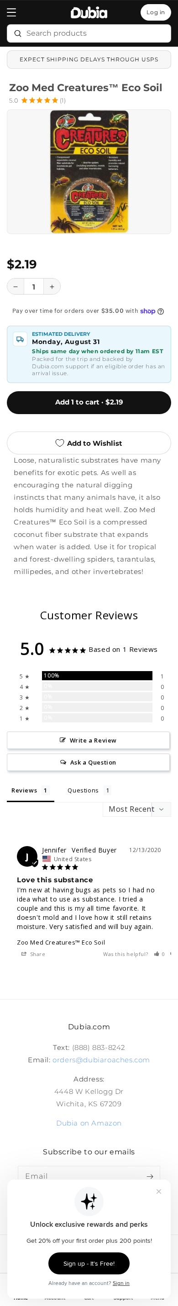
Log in (156, 12)
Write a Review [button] (93, 740)
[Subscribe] (150, 1176)
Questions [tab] (83, 790)
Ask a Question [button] (93, 762)
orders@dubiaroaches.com (101, 1059)
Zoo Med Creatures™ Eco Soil (61, 942)
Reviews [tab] (24, 790)
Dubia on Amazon (89, 1123)
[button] (11, 12)
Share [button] (37, 954)
